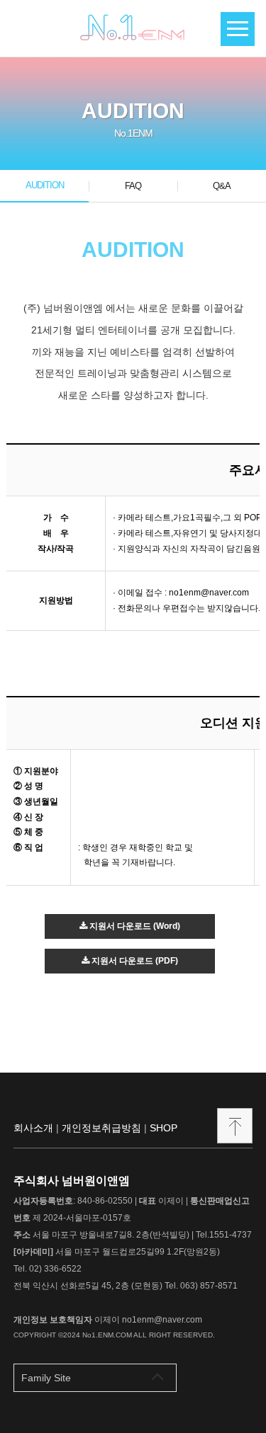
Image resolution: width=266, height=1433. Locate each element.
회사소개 (33, 1128)
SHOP (163, 1128)
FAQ (133, 186)
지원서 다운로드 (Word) (133, 926)
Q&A (222, 186)
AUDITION (45, 185)
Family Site (46, 1377)
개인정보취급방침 (101, 1128)
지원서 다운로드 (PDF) (133, 961)
